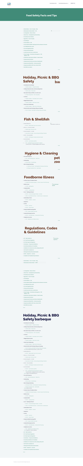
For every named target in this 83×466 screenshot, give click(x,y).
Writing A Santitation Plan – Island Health (34, 168)
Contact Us (73, 3)
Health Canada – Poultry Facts (30, 90)
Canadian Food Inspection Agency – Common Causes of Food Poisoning (37, 182)
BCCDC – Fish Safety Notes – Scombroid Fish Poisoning (35, 215)
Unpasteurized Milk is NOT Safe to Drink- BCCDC (32, 65)
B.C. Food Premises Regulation (29, 240)
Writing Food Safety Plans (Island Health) (31, 251)
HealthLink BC (39, 61)
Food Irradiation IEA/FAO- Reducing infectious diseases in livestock (35, 44)
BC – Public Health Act (28, 238)
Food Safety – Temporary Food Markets (31, 244)
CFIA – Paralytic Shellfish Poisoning (31, 211)
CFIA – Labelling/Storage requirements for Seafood (34, 142)
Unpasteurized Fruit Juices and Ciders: (30, 61)
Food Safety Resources (63, 3)
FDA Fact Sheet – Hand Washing (31, 162)
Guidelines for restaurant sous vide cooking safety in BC (34, 441)
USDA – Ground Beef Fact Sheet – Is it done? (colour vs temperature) (37, 195)
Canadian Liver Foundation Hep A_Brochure (31, 255)
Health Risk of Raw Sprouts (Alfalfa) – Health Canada (33, 57)
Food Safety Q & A (53, 3)
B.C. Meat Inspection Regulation (29, 242)
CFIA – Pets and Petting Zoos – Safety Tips (32, 158)
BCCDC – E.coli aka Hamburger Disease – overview (34, 193)
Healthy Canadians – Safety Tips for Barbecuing (33, 106)
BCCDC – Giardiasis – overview (31, 199)
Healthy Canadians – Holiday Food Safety (32, 86)
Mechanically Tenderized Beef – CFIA (30, 30)
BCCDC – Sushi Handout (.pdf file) (31, 368)
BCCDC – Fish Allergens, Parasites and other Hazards (34, 137)
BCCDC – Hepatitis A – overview (29, 253)
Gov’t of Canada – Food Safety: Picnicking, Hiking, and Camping (36, 110)
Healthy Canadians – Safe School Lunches (32, 102)
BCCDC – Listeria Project (30, 207)
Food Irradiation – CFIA (28, 42)
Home (59, 69)
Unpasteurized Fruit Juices (28, 59)
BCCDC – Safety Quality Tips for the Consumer (33, 125)
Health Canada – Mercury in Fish (31, 129)
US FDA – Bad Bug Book (30, 186)
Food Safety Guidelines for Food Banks (30, 246)
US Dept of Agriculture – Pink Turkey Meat (33, 94)
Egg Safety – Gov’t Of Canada (29, 38)
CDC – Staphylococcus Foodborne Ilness (32, 219)
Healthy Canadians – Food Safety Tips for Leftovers (34, 98)
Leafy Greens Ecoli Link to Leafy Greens (31, 52)
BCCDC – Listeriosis (29, 205)
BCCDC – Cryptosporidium (30, 190)
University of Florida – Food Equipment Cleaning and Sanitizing (37, 166)
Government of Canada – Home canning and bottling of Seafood (36, 133)
